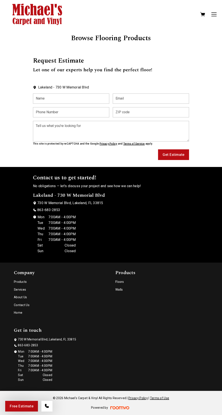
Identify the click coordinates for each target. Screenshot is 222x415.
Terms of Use (159, 398)
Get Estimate (173, 155)
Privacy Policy (108, 143)
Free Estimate (21, 406)
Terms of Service (134, 143)
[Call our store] (46, 406)
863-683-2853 (48, 210)
